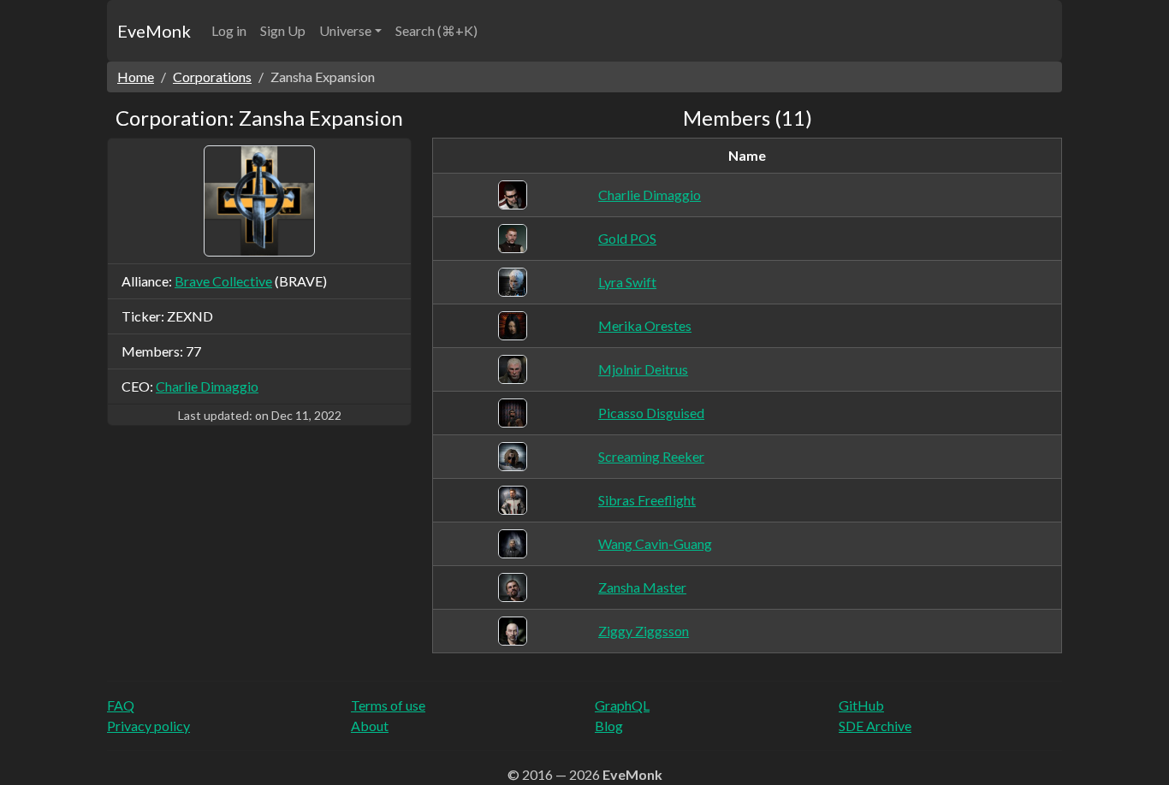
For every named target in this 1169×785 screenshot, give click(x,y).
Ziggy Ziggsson (643, 631)
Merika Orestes (644, 325)
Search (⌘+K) (436, 30)
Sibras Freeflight (647, 500)
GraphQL (622, 705)
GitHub (861, 705)
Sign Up (283, 30)
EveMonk (154, 31)
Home (135, 76)
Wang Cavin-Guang (655, 543)
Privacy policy (148, 725)
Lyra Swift (627, 282)
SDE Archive (875, 725)
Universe (345, 30)
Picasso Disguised (651, 412)
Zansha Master (642, 587)
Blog (609, 725)
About (370, 725)
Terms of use (388, 705)
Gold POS (627, 238)
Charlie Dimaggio (207, 386)
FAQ (120, 705)
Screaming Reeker (651, 456)
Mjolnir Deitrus (643, 369)
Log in (228, 30)
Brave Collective (223, 281)
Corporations (212, 76)
